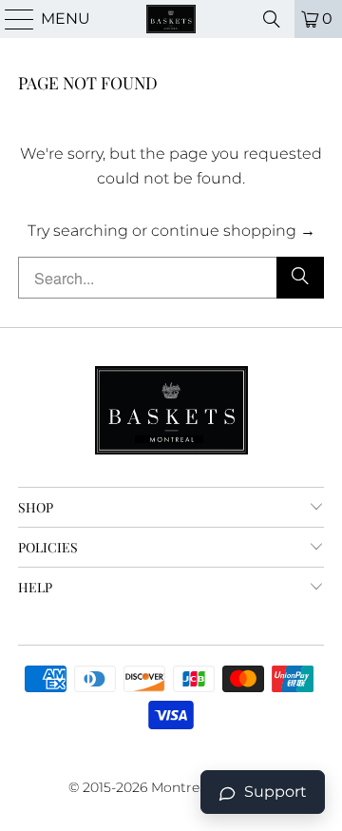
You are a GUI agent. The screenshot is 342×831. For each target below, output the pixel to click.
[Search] (272, 19)
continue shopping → (233, 231)
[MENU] (11, 19)
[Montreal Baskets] (171, 19)
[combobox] (171, 278)
